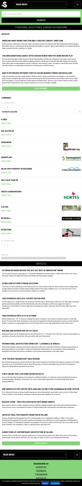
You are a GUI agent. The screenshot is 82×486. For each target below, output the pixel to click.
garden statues (7, 258)
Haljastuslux (7, 131)
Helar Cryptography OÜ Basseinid (16, 169)
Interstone (6, 230)
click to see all (41, 443)
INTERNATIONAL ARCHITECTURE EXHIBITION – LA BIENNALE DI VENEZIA (31, 344)
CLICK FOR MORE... (41, 88)
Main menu (21, 4)
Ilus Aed (4, 207)
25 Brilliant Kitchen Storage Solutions (20, 283)
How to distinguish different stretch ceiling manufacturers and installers (37, 73)
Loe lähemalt (55, 483)
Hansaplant (6, 157)
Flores (4, 119)
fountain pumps (59, 258)
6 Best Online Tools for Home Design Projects (23, 374)
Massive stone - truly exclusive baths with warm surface (28, 402)
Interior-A (5, 218)
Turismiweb (41, 474)
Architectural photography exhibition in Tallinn (25, 415)
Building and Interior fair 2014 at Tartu (20, 331)
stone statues (47, 258)
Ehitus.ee (41, 478)
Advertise (41, 467)
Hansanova (6, 142)
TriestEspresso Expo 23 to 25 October (19, 316)
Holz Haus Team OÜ (9, 180)
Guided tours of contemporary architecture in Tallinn (27, 432)
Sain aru (45, 483)
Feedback (41, 471)
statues (17, 258)
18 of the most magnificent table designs (21, 359)
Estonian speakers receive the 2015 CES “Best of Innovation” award (32, 270)
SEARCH (41, 20)
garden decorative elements (31, 258)
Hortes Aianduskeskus (11, 191)
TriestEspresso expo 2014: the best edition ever (23, 298)
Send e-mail (6, 123)
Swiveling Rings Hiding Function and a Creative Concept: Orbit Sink (32, 41)
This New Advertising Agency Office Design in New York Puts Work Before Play (37, 56)
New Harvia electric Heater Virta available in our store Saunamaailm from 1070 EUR (40, 389)
